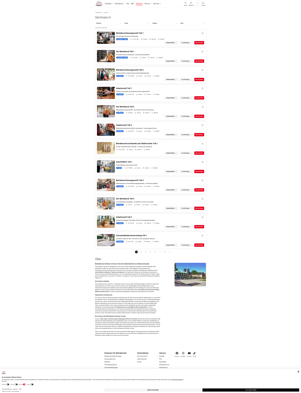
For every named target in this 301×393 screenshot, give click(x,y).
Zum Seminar (199, 42)
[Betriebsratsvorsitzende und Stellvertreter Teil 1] (106, 148)
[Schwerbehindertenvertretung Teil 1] (106, 240)
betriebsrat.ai (163, 367)
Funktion (154, 23)
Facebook (177, 356)
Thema (126, 23)
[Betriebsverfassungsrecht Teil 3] (106, 185)
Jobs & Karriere (142, 359)
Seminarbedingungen (111, 367)
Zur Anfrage (185, 42)
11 (164, 252)
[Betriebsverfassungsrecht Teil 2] (106, 74)
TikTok (194, 356)
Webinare (107, 362)
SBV (132, 4)
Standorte (139, 4)
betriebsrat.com (164, 364)
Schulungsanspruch (110, 364)
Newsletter (162, 362)
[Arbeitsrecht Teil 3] (106, 222)
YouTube (189, 356)
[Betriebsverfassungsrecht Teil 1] (106, 38)
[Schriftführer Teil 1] (106, 166)
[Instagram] (183, 353)
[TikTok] (194, 353)
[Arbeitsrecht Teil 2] (106, 130)
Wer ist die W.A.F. (142, 356)
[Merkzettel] (197, 4)
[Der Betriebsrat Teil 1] (106, 56)
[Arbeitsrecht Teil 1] (106, 93)
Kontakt (161, 356)
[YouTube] (189, 353)
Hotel (181, 23)
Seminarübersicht (110, 359)
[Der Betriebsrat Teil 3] (106, 203)
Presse (139, 362)
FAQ (160, 359)
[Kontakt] (203, 2)
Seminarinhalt (170, 42)
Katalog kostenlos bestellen (113, 356)
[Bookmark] (202, 33)
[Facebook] (177, 353)
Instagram (183, 356)
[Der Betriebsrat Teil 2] (106, 111)
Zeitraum (98, 23)
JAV (127, 4)
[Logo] (99, 3)
